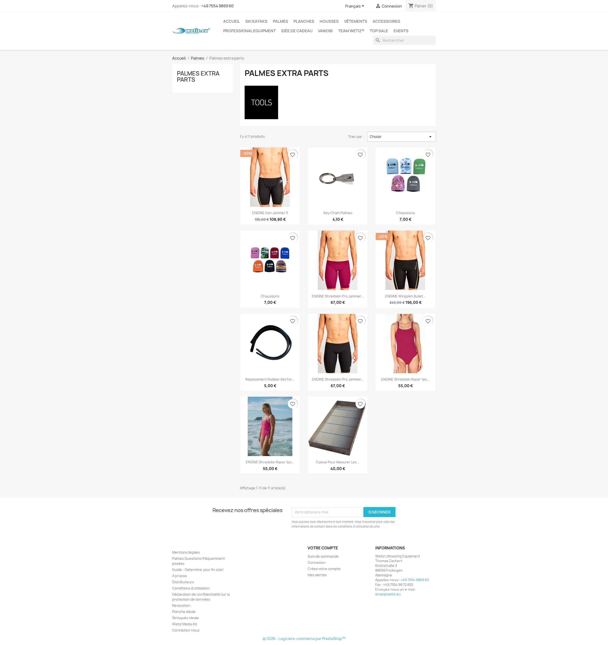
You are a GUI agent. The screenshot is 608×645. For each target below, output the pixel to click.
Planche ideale (184, 611)
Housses (329, 21)
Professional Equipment (249, 30)
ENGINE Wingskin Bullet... (405, 296)
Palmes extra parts (198, 76)
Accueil (231, 21)
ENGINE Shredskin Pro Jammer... (338, 296)
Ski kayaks (256, 21)
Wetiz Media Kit (184, 624)
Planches (304, 21)
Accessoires (386, 21)
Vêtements (355, 21)
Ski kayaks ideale (185, 618)
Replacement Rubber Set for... (270, 379)
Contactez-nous (186, 630)
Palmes (280, 21)
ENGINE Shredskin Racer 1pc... (405, 379)
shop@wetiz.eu (388, 594)
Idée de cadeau (297, 30)
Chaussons (405, 213)
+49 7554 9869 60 (217, 6)
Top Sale (379, 30)
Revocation (181, 605)
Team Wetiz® (351, 30)
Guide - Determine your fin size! (198, 569)
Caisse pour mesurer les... (338, 462)
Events (401, 30)
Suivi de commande (323, 556)
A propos (179, 576)
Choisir (401, 137)
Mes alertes (317, 575)
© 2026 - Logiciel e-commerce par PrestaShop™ (304, 638)
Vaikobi (325, 30)
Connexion (317, 562)
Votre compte (323, 548)
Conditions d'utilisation (191, 588)
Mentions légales (186, 552)
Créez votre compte (324, 568)
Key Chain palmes (337, 213)
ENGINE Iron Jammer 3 (270, 213)
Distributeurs (183, 582)
